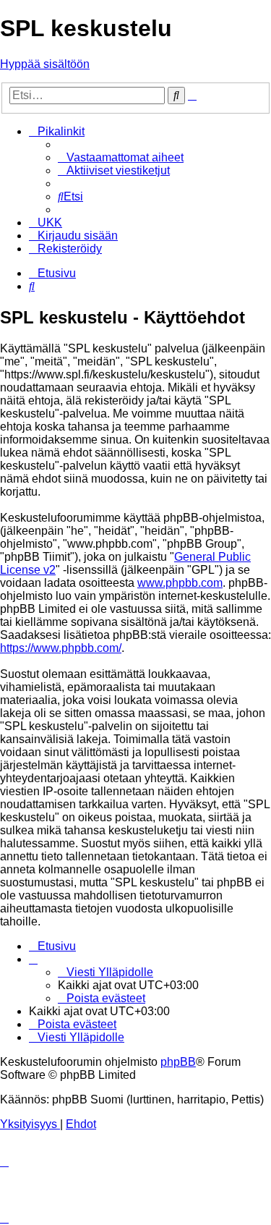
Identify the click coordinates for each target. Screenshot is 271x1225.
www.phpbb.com (180, 583)
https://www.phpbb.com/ (60, 648)
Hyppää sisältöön (45, 64)
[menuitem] (121, 157)
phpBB (178, 1062)
